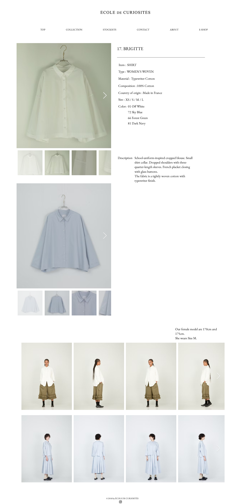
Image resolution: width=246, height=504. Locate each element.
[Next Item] (105, 95)
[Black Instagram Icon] (120, 502)
